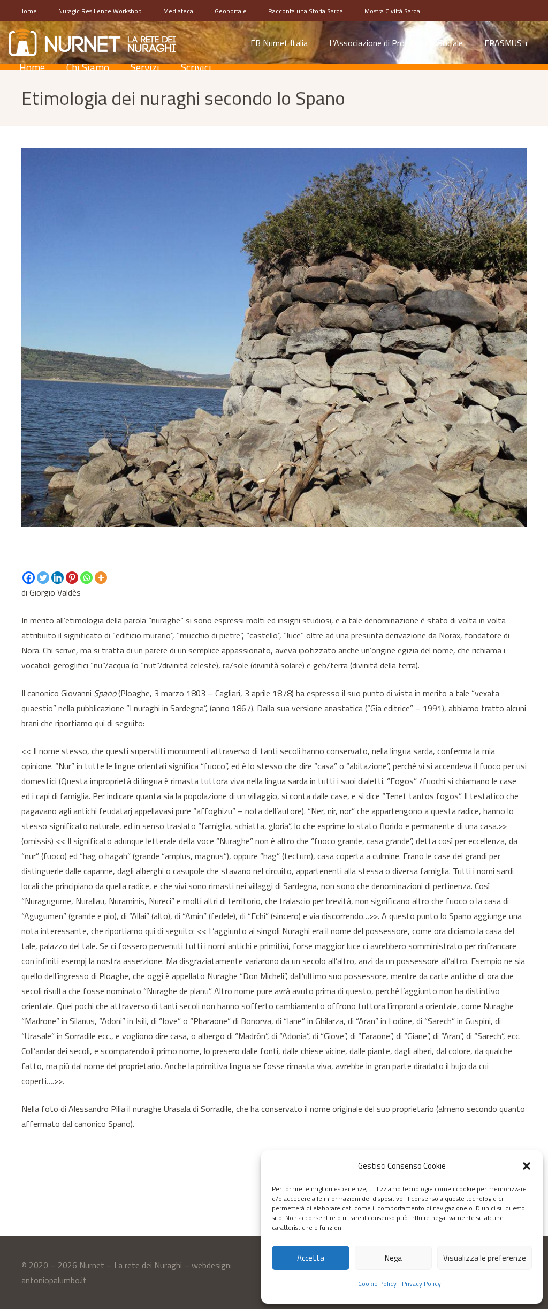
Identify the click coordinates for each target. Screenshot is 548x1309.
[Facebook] (28, 577)
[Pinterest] (72, 577)
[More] (101, 577)
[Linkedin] (57, 577)
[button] (526, 1166)
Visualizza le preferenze (484, 1258)
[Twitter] (43, 577)
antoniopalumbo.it (54, 1280)
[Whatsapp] (86, 577)
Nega (393, 1258)
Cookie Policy (377, 1283)
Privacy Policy (421, 1283)
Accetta (310, 1258)
